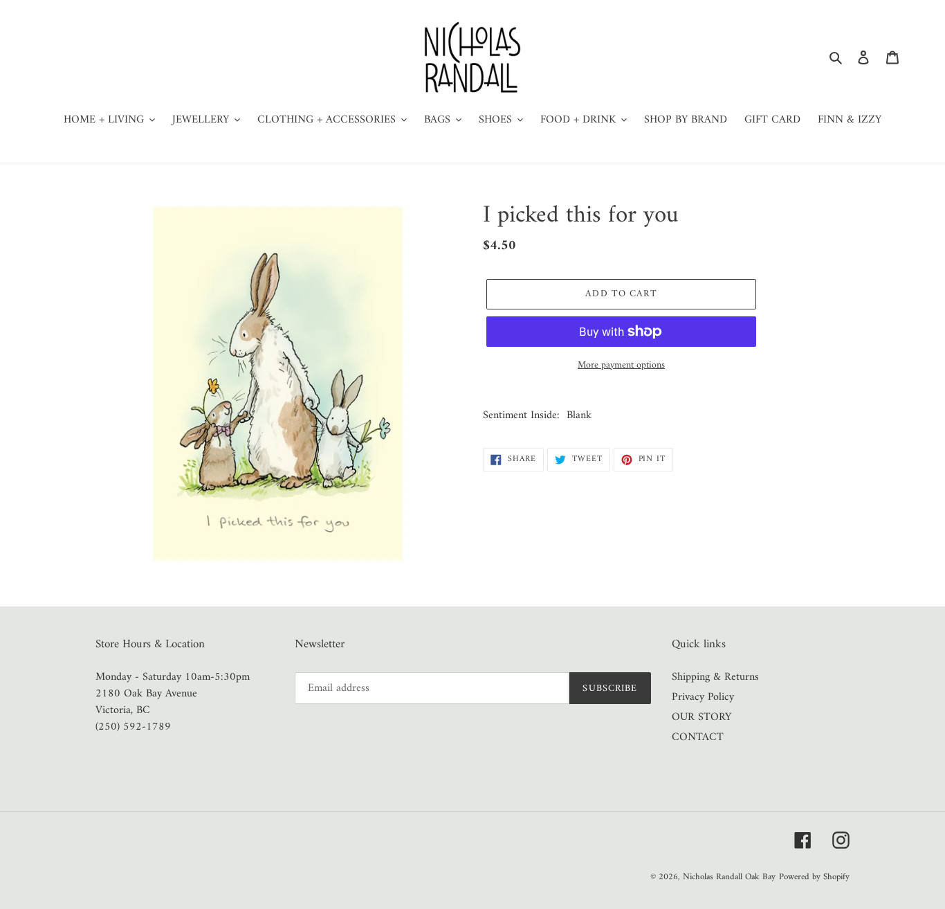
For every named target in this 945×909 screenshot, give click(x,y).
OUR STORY (701, 717)
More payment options (621, 365)
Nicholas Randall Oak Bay (729, 877)
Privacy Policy (703, 697)
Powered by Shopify (814, 877)
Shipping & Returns (715, 677)
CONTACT (698, 737)
